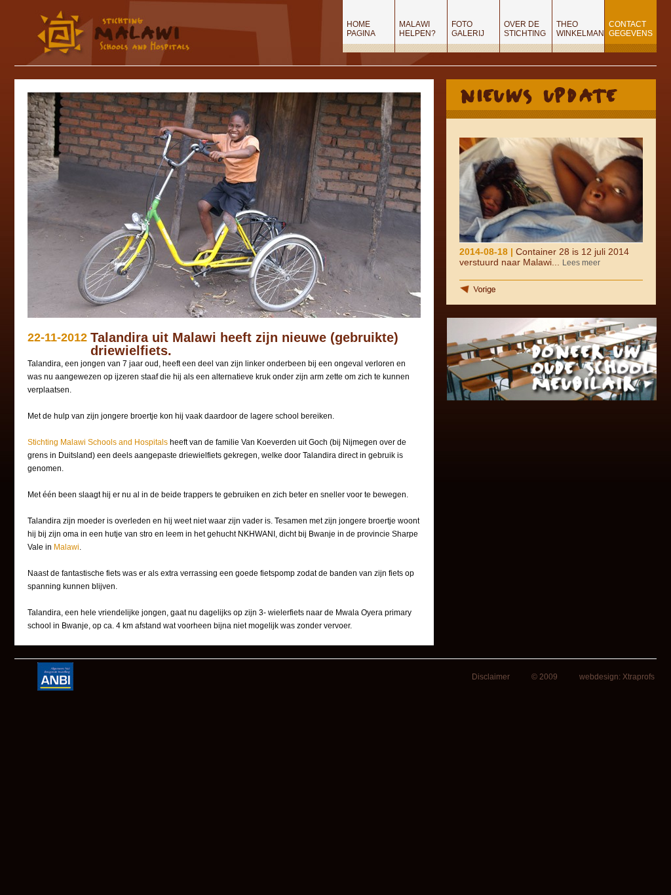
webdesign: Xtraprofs (617, 676)
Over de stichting (525, 29)
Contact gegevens (631, 29)
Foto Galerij (467, 29)
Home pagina (361, 29)
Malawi (66, 547)
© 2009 (544, 676)
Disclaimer (491, 676)
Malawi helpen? (417, 29)
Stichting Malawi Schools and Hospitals (98, 442)
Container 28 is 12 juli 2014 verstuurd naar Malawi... (544, 256)
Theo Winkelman (580, 29)
